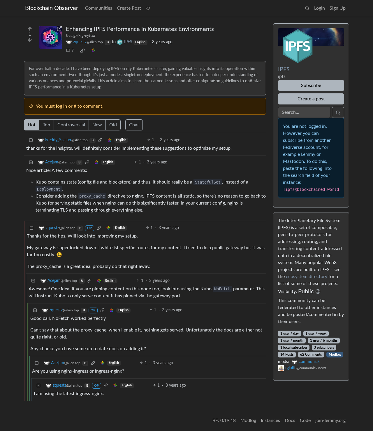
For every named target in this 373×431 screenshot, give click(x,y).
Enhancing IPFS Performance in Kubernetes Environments (140, 29)
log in (61, 106)
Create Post (129, 8)
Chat (134, 125)
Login (319, 8)
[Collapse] (31, 140)
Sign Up (338, 8)
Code (305, 420)
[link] (82, 50)
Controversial (71, 125)
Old (113, 125)
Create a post (311, 99)
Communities (98, 8)
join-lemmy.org (330, 420)
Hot (32, 125)
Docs (290, 420)
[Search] (307, 8)
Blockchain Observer (51, 8)
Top (46, 125)
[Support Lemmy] (147, 8)
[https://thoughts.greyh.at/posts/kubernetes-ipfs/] (50, 37)
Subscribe (311, 85)
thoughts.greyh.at (81, 36)
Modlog (335, 354)
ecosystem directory (306, 276)
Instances (270, 420)
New (97, 125)
